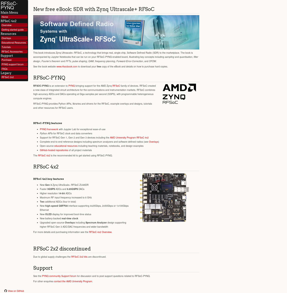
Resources (8, 34)
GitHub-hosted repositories (54, 150)
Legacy (6, 73)
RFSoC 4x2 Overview (100, 232)
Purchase (7, 59)
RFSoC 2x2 (8, 77)
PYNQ (71, 85)
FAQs (4, 68)
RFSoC (116, 85)
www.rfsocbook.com (66, 66)
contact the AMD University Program (73, 281)
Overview (6, 25)
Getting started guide (13, 29)
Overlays (6, 38)
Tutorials (6, 47)
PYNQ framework (49, 129)
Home (5, 16)
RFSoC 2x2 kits (79, 256)
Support (7, 55)
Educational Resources (14, 42)
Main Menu (9, 12)
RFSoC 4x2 (8, 21)
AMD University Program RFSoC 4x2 (129, 137)
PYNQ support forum (13, 64)
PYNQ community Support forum (59, 276)
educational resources (66, 145)
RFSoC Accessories (12, 51)
